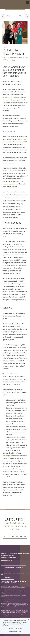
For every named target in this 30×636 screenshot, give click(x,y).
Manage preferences (15, 631)
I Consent (7, 578)
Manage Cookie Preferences (20, 587)
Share (13, 60)
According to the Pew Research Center (14, 456)
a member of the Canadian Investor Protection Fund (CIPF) (14, 592)
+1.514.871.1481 (8, 559)
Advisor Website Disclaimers (9, 587)
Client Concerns (9, 615)
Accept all (19, 628)
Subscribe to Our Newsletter (14, 567)
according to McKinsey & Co (11, 97)
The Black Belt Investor (19, 440)
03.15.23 (5, 57)
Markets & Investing (16, 57)
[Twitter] (13, 66)
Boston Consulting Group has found (13, 100)
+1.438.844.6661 (11, 557)
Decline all (11, 628)
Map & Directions (6, 561)
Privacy (2, 587)
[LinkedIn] (13, 69)
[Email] (13, 72)
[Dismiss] (28, 620)
